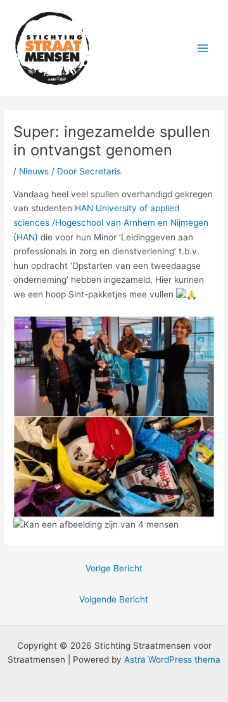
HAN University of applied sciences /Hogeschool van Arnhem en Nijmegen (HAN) (110, 222)
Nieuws (34, 171)
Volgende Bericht (113, 599)
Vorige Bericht (114, 568)
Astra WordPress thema (172, 659)
